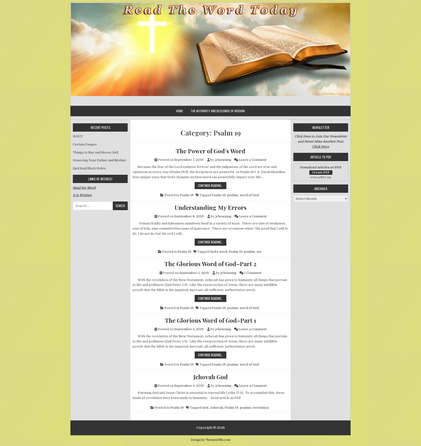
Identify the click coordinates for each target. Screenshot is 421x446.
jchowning (223, 160)
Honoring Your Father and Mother (99, 160)
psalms (232, 195)
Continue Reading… (212, 185)
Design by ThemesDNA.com (210, 440)
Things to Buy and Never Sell (95, 152)
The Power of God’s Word (210, 151)
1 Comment (252, 273)
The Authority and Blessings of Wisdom (218, 110)
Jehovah (216, 407)
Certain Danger (85, 144)
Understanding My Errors (211, 207)
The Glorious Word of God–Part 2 (210, 264)
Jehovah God (210, 377)
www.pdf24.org (320, 177)
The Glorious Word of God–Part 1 (210, 320)
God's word (218, 251)
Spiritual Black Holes (89, 168)
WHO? (78, 136)
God (205, 407)
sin (259, 251)
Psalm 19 (186, 195)
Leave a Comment (253, 160)
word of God (249, 195)
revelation (260, 407)
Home (179, 110)
